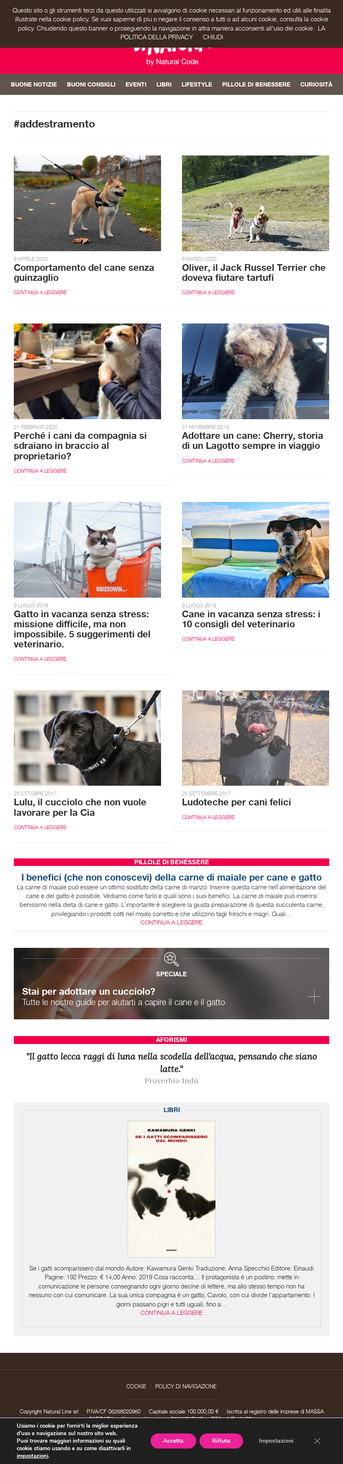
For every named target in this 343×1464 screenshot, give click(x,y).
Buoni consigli (91, 84)
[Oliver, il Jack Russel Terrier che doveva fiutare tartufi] (255, 202)
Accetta (173, 1441)
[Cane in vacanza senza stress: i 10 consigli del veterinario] (255, 549)
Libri (164, 84)
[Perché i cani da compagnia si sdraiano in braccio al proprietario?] (87, 371)
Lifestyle (197, 84)
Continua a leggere (40, 292)
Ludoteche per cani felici (236, 802)
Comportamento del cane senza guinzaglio (84, 272)
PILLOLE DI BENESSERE (171, 862)
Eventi (135, 84)
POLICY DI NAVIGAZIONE (186, 1386)
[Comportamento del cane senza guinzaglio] (87, 202)
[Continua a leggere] (171, 1189)
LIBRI (172, 1110)
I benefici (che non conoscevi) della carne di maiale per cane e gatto (171, 877)
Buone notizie (34, 84)
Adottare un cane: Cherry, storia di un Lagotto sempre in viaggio (252, 440)
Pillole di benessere (256, 84)
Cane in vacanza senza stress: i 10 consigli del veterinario (251, 619)
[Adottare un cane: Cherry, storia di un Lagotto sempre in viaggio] (255, 371)
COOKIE (136, 1386)
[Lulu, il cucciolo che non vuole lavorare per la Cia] (87, 737)
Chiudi (213, 37)
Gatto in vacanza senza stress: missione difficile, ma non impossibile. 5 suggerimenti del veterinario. (82, 629)
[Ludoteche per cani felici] (255, 737)
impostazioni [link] (32, 1456)
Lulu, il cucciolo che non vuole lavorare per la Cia (80, 807)
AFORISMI (171, 1040)
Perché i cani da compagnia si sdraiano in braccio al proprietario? (80, 445)
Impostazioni (276, 1441)
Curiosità (316, 84)
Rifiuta (221, 1441)
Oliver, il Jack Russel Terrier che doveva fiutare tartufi (254, 272)
